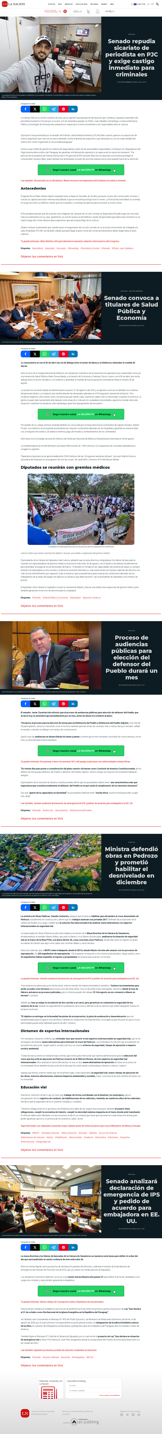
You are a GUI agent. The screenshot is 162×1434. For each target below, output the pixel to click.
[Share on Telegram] (54, 109)
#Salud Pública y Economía (55, 597)
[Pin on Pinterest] (63, 109)
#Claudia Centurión (50, 1133)
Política (131, 34)
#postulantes (61, 810)
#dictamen (113, 1137)
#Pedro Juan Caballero (122, 248)
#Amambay (73, 248)
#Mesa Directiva (69, 1133)
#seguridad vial (43, 1141)
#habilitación (61, 1137)
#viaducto (88, 1137)
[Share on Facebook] (25, 109)
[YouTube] (139, 1415)
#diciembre (100, 1137)
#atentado (50, 248)
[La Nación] (13, 4)
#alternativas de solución (32, 1137)
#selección (48, 810)
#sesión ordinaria (51, 1357)
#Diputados (75, 597)
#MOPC (35, 1133)
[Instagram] (133, 1415)
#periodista (37, 248)
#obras (49, 1137)
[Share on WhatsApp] (44, 109)
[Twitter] (127, 1415)
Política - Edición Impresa (131, 291)
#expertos (125, 1137)
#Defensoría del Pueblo (81, 810)
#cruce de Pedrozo (108, 1133)
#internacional (27, 1141)
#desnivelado (75, 1137)
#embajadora (78, 1357)
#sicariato (61, 248)
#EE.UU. (90, 1357)
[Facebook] (122, 1415)
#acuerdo (65, 1357)
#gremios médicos (92, 597)
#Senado (105, 248)
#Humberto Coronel (90, 248)
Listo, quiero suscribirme (109, 1395)
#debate (93, 1133)
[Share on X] (35, 109)
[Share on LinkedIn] (73, 109)
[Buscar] (157, 4)
